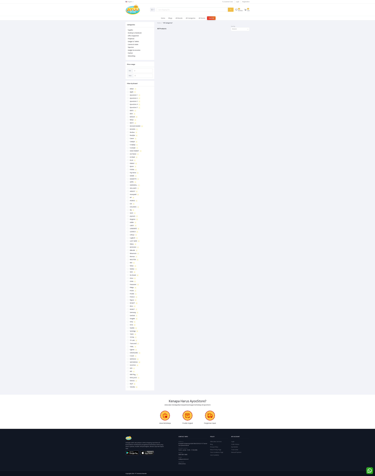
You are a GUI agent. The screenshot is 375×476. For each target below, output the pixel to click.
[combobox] (240, 29)
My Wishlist (234, 447)
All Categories (190, 18)
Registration (246, 2)
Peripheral (131, 39)
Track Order (234, 450)
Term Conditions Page (216, 452)
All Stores (202, 18)
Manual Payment (236, 452)
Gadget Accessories (134, 50)
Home (163, 18)
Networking (131, 56)
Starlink (211, 18)
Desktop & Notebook (135, 33)
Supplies (130, 30)
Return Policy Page (215, 450)
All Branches (182, 464)
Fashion (130, 53)
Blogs (170, 18)
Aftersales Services (216, 441)
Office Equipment (133, 36)
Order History (235, 444)
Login (237, 2)
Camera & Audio (133, 44)
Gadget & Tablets (133, 41)
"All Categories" (168, 23)
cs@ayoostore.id (183, 459)
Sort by (233, 26)
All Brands (179, 18)
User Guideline (214, 455)
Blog (211, 444)
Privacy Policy (214, 447)
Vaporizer (131, 47)
